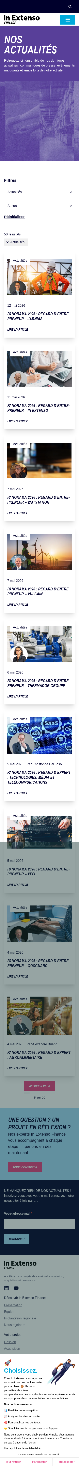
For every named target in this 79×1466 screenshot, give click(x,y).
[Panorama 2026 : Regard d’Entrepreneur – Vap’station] (39, 477)
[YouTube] (16, 1288)
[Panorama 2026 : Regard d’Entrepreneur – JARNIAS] (39, 294)
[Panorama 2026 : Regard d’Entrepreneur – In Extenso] (39, 385)
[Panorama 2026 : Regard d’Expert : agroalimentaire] (39, 1032)
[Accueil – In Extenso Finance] (22, 19)
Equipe (9, 1311)
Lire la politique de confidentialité (22, 1448)
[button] (70, 6)
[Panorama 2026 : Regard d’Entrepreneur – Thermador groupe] (39, 661)
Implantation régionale (20, 1318)
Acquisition (12, 1348)
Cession (10, 1342)
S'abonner (16, 1239)
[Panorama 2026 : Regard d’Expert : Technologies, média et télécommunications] (39, 755)
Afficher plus (39, 1086)
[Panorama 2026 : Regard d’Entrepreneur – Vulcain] (39, 569)
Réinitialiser (14, 217)
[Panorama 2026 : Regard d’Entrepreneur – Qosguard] (39, 941)
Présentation (13, 1305)
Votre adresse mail (18, 1213)
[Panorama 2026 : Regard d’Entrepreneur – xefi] (39, 849)
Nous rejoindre (14, 1325)
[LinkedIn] (6, 1288)
